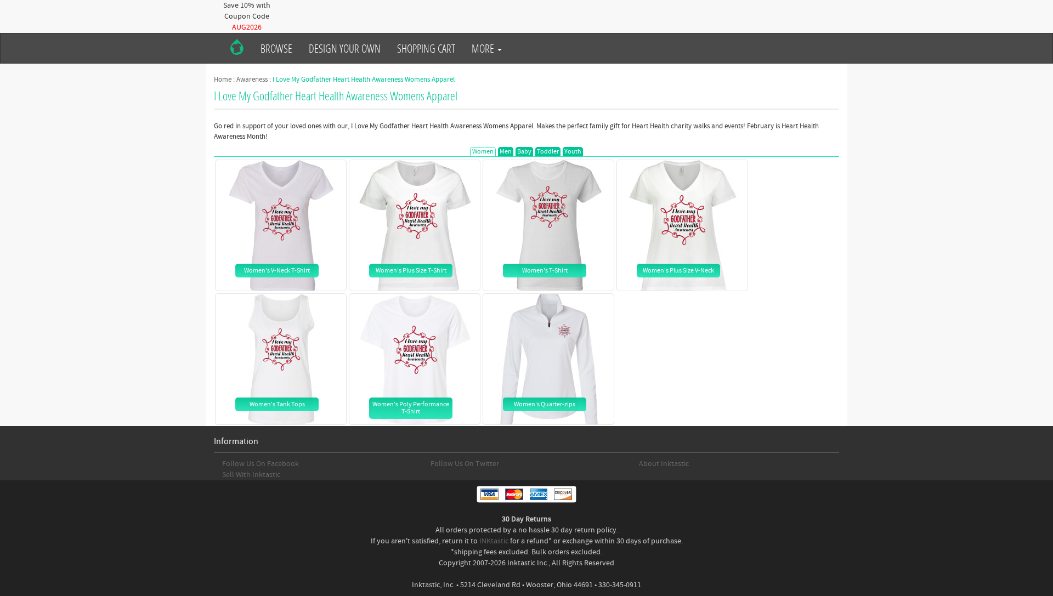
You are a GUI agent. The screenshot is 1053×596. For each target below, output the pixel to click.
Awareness (252, 79)
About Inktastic (664, 464)
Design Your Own (345, 48)
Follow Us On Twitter (465, 464)
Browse (276, 48)
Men (506, 151)
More (484, 48)
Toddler (548, 151)
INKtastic (493, 541)
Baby (524, 151)
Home (222, 79)
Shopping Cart (426, 48)
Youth (572, 151)
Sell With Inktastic (251, 475)
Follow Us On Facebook (260, 464)
